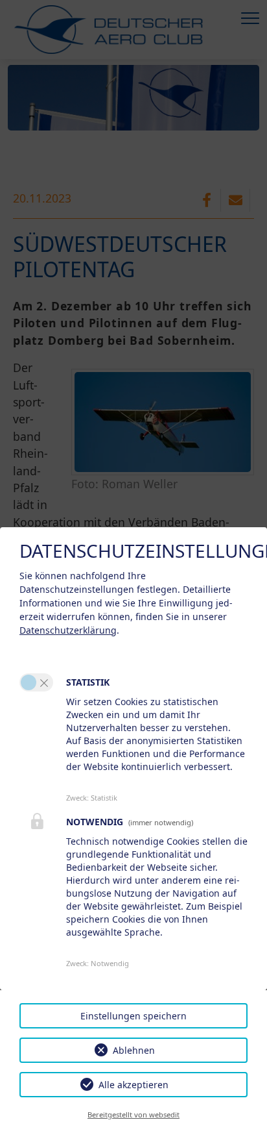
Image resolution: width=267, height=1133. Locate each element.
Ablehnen (134, 1050)
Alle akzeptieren (133, 1084)
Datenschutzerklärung (68, 630)
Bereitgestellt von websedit (133, 1114)
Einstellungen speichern (133, 1016)
